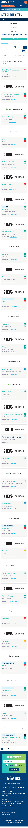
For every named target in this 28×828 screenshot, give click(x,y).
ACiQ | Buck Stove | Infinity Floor (12, 414)
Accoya (4, 347)
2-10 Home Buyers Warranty (11, 94)
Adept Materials (7, 690)
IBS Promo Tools (6, 803)
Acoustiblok (5, 458)
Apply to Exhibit (22, 793)
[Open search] (22, 2)
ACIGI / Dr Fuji (6, 392)
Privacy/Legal (5, 805)
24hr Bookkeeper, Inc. (8, 117)
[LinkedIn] (18, 787)
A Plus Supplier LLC (8, 232)
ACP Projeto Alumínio (8, 481)
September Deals (12, 793)
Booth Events (14, 27)
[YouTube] (21, 787)
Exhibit (20, 5)
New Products (14, 31)
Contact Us (4, 793)
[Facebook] (16, 787)
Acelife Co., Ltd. (7, 369)
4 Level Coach (6, 184)
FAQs (12, 803)
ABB (3, 301)
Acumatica (5, 618)
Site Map (12, 805)
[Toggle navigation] (25, 2)
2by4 (3, 139)
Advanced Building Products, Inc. (12, 738)
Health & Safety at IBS (18, 801)
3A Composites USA (8, 162)
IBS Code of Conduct (7, 801)
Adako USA (5, 641)
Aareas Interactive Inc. (9, 277)
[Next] (18, 748)
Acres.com (5, 528)
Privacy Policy (10, 822)
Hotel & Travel (5, 795)
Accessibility (19, 803)
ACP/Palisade (6, 504)
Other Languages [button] (6, 814)
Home (2, 9)
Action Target (6, 551)
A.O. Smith (5, 254)
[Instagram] (24, 787)
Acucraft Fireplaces (8, 596)
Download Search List (14, 39)
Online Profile (12, 76)
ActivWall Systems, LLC (9, 573)
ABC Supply (5, 324)
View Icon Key (4, 43)
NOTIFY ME (7, 5)
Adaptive (5, 666)
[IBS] (4, 2)
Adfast (4, 713)
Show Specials (14, 23)
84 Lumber (5, 209)
